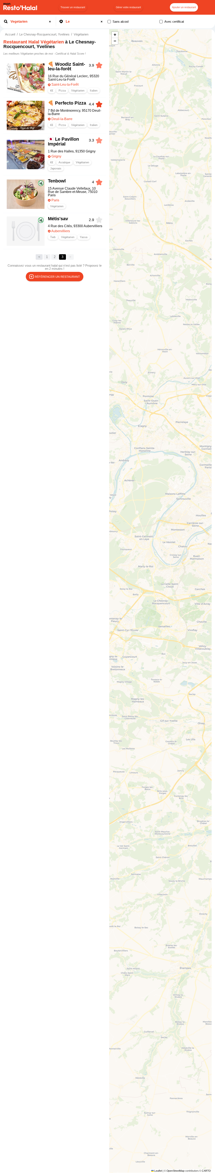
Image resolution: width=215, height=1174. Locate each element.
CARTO (206, 1170)
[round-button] (50, 21)
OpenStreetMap (175, 1170)
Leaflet (158, 1170)
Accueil (10, 34)
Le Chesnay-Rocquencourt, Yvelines (44, 34)
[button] (115, 35)
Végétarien (81, 34)
